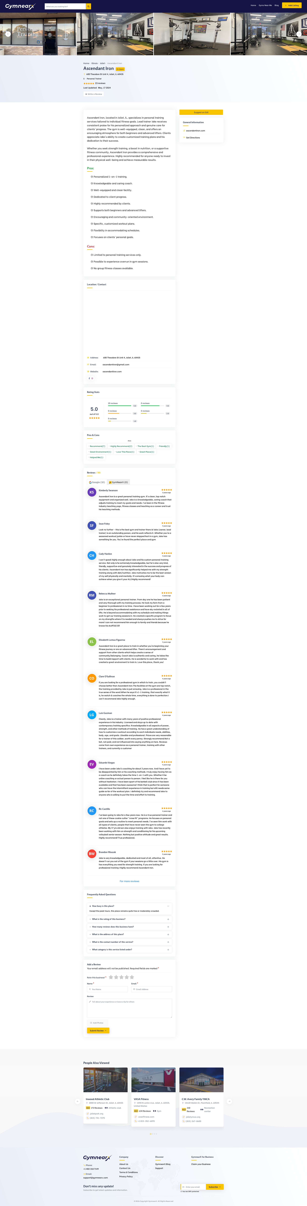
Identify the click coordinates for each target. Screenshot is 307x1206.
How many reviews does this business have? (113, 927)
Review (90, 996)
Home (86, 63)
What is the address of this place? (108, 934)
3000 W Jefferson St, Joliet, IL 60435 (105, 1102)
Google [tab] (98, 482)
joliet (102, 63)
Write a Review (95, 93)
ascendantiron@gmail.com (116, 364)
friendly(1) (164, 446)
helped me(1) (96, 457)
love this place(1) (125, 451)
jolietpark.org (96, 1113)
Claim (121, 69)
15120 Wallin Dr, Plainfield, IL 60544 (201, 1102)
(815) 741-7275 (97, 1117)
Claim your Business (200, 1163)
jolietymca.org (193, 1116)
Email (134, 983)
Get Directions (193, 137)
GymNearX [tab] (119, 482)
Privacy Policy (126, 1176)
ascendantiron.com (112, 371)
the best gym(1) (146, 446)
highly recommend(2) (121, 446)
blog (277, 5)
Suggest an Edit (201, 112)
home (253, 5)
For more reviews (129, 881)
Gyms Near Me (265, 5)
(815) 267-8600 (193, 1121)
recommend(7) (97, 446)
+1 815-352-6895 (146, 1120)
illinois (94, 63)
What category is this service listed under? (112, 949)
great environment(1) (100, 451)
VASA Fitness (141, 1099)
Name (90, 983)
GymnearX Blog (162, 1163)
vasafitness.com (146, 1116)
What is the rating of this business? (108, 919)
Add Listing (293, 5)
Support (159, 1168)
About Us (123, 1163)
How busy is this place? (103, 906)
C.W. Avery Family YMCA (196, 1099)
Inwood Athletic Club (97, 1099)
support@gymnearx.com (95, 1177)
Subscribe (213, 1186)
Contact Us (124, 1168)
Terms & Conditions (128, 1172)
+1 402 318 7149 (91, 1168)
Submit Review (97, 1030)
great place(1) (147, 451)
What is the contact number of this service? (112, 942)
